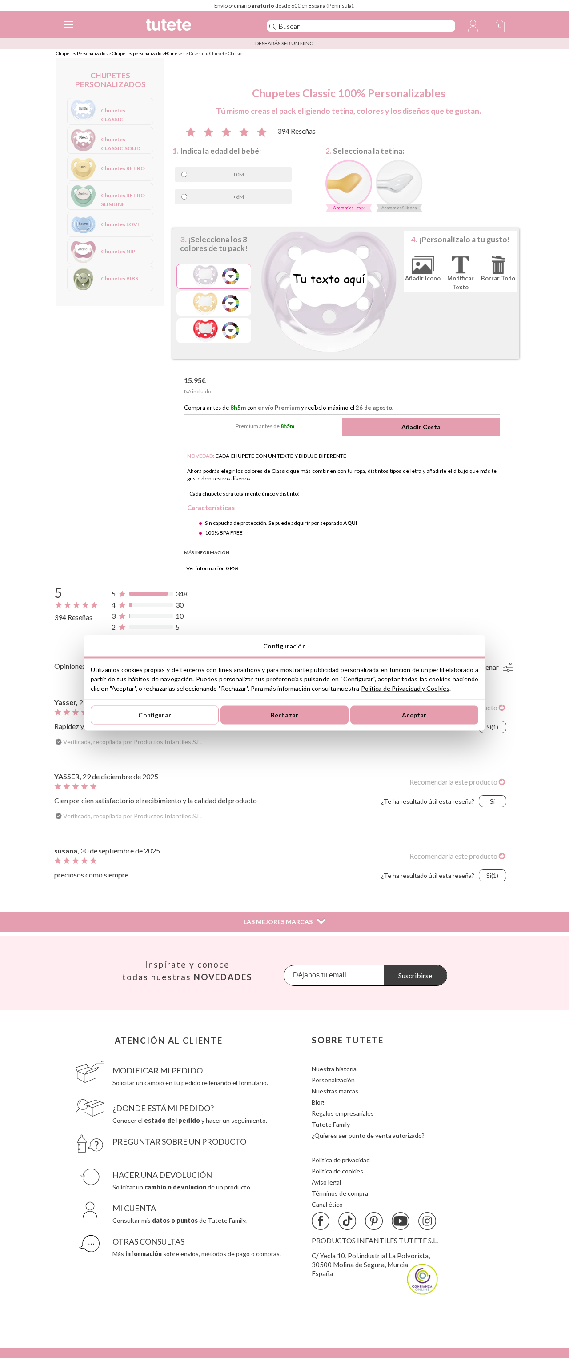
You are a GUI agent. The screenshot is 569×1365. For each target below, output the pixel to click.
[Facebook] (320, 1221)
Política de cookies (337, 1171)
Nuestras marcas (335, 1091)
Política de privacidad (341, 1160)
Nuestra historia (334, 1068)
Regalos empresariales (343, 1113)
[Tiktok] (347, 1221)
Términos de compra (340, 1193)
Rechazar (284, 715)
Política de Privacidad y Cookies (405, 688)
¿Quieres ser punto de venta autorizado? (368, 1135)
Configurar (154, 715)
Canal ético (327, 1204)
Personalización (333, 1080)
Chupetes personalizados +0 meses (148, 53)
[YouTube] (400, 1221)
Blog (318, 1102)
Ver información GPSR (212, 568)
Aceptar (414, 715)
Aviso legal (326, 1182)
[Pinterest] (374, 1221)
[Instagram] (427, 1221)
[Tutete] (193, 26)
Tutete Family (331, 1124)
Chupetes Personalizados (82, 53)
